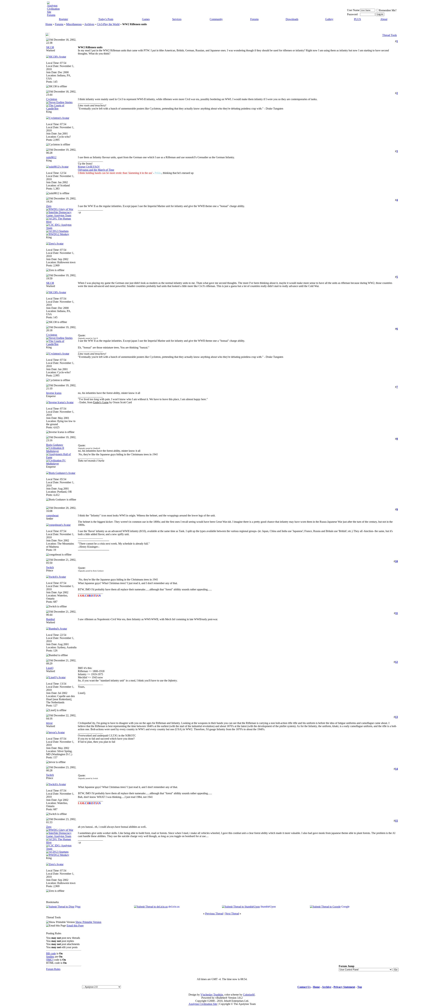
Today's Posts (105, 19)
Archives (89, 24)
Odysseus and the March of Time (96, 169)
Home (48, 24)
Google (345, 906)
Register (63, 19)
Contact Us (304, 986)
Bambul (50, 619)
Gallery (329, 19)
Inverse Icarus (53, 392)
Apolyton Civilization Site (203, 1003)
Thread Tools (389, 35)
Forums (254, 19)
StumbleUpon (268, 906)
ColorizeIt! (249, 994)
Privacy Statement (344, 986)
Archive (326, 986)
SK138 (50, 47)
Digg (77, 906)
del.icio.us (174, 906)
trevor (49, 723)
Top (359, 986)
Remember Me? (387, 10)
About (383, 19)
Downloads (292, 19)
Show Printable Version (88, 922)
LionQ (49, 668)
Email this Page (75, 925)
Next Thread (232, 913)
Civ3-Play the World (108, 24)
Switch (50, 567)
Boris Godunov (54, 444)
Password (352, 14)
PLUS (357, 19)
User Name (353, 10)
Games (146, 19)
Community (216, 19)
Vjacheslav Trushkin (211, 994)
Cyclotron (51, 99)
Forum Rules (53, 969)
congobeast (52, 515)
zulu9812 (51, 157)
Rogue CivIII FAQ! (89, 166)
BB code (51, 953)
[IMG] (49, 959)
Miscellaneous (74, 24)
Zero (48, 206)
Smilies (50, 956)
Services (176, 19)
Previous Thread (214, 913)
